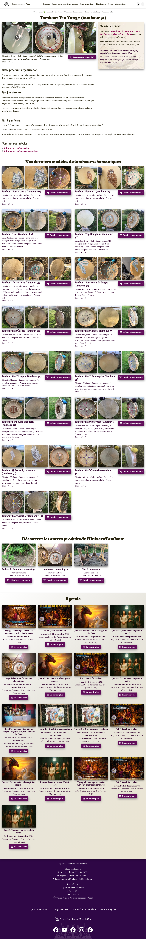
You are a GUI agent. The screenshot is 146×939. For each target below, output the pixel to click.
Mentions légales (108, 909)
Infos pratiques (120, 4)
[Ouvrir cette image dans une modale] (17, 37)
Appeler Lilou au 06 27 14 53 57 (73, 872)
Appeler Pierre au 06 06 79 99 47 (73, 875)
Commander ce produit (83, 57)
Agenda (75, 4)
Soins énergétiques (87, 4)
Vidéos (110, 4)
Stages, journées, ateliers (61, 4)
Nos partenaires (60, 909)
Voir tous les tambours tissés (17, 148)
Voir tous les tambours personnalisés (21, 151)
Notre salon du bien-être (84, 909)
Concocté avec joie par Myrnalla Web (75, 919)
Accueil (50, 12)
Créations (46, 4)
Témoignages (101, 4)
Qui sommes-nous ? (39, 909)
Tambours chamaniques (73, 12)
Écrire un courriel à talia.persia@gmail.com (73, 879)
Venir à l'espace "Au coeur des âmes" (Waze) (74, 898)
